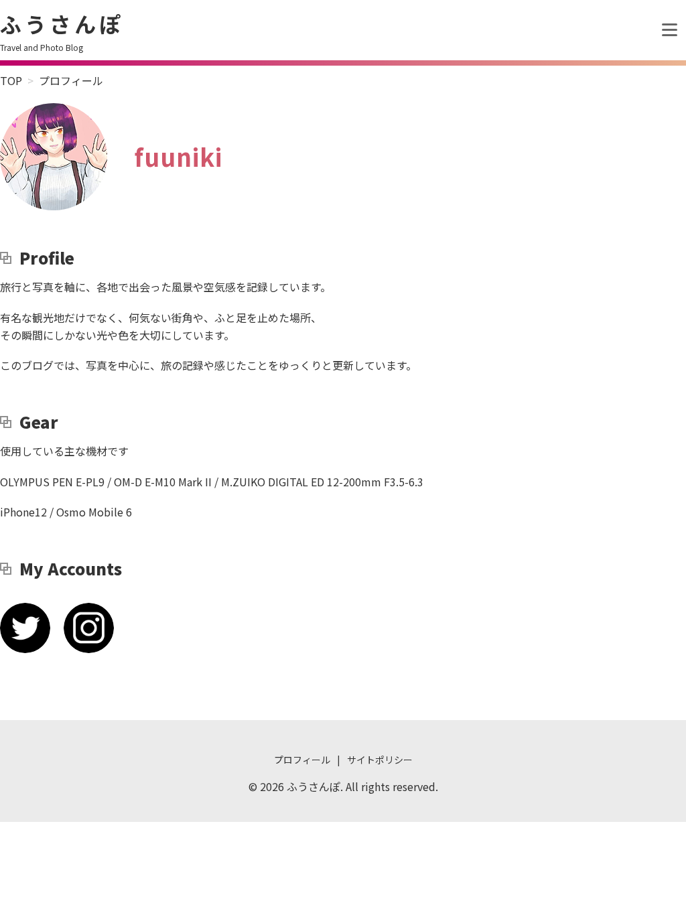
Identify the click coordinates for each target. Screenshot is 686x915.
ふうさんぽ (62, 23)
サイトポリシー (380, 759)
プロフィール (302, 759)
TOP (11, 80)
